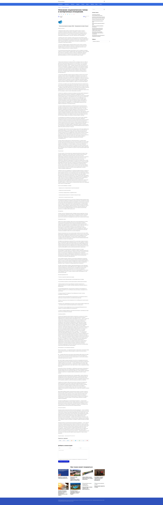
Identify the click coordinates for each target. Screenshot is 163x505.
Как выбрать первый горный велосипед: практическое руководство (98, 479)
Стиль (96, 4)
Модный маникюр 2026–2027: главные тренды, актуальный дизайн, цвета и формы (97, 29)
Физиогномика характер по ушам (99, 487)
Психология (60, 4)
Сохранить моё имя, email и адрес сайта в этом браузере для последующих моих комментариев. (73, 459)
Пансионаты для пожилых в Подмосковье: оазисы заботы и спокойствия (97, 32)
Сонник (82, 4)
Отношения (67, 4)
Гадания (77, 4)
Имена (87, 4)
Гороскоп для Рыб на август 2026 (98, 19)
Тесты (101, 4)
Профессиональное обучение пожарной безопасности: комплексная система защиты (62, 493)
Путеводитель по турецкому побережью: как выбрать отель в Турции (75, 492)
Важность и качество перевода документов (62, 478)
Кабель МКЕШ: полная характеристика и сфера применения (87, 478)
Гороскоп (72, 4)
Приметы (92, 4)
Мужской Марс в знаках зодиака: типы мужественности (87, 488)
